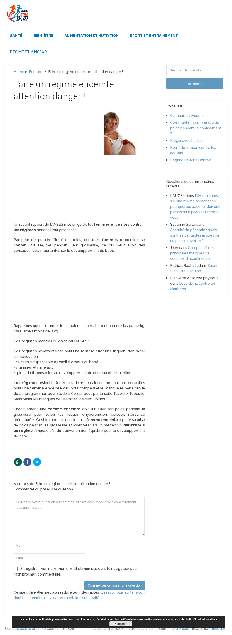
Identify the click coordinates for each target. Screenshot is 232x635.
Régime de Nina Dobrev (190, 160)
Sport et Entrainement (154, 35)
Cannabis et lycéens (187, 116)
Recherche (194, 83)
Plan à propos (179, 628)
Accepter (121, 624)
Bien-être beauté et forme (25, 628)
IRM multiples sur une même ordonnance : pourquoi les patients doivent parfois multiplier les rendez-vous (195, 207)
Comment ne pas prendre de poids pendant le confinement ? (195, 128)
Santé (16, 35)
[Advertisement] (79, 188)
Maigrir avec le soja (186, 140)
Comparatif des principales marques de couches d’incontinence (192, 253)
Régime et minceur (28, 52)
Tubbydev (218, 628)
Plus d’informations (205, 619)
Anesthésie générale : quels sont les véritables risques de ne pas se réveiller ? (195, 235)
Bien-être (43, 35)
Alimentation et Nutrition (92, 35)
